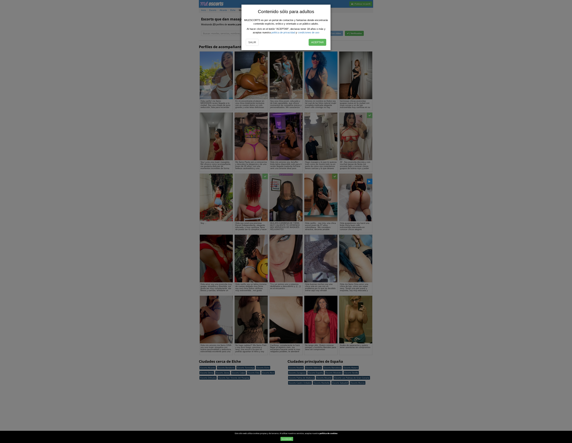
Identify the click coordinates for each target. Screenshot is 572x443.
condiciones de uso (308, 32)
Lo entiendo (287, 439)
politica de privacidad (283, 32)
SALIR (252, 42)
